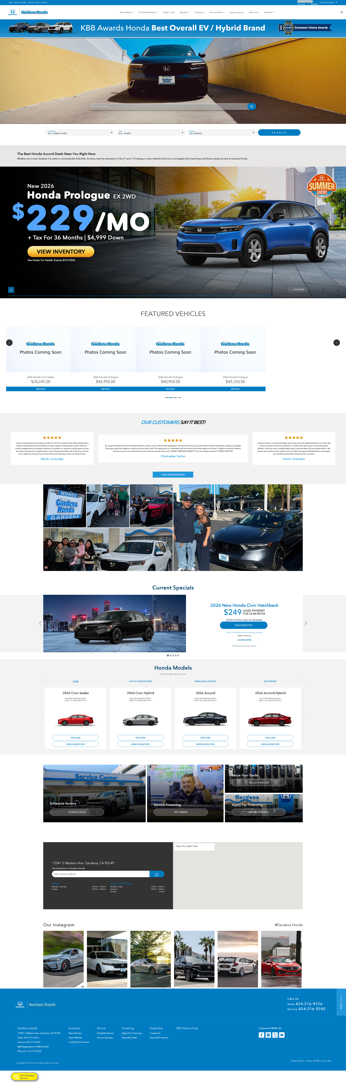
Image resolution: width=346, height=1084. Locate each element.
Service (306, 1009)
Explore (76, 737)
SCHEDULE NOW (77, 812)
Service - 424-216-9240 (37, 3)
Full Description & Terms (244, 645)
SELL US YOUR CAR (258, 782)
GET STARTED (181, 812)
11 (337, 232)
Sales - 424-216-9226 (17, 3)
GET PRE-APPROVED (259, 812)
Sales (305, 1004)
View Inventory (75, 744)
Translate (314, 4)
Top (341, 1006)
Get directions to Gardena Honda (68, 868)
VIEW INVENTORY (244, 625)
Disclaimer (299, 289)
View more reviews (173, 474)
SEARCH (279, 132)
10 (337, 230)
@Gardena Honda (289, 925)
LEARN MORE (244, 639)
